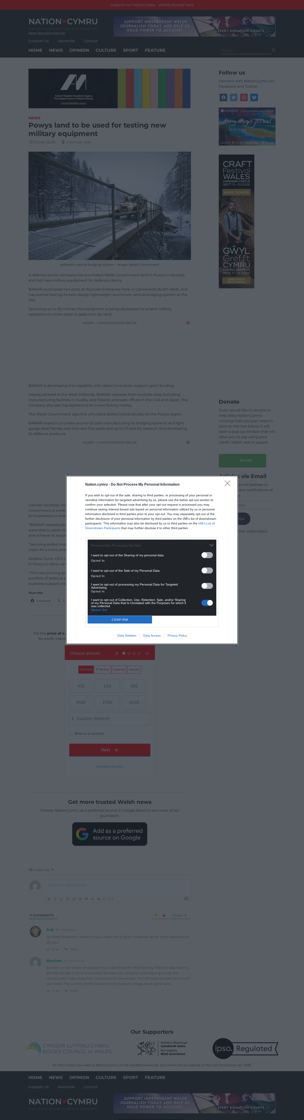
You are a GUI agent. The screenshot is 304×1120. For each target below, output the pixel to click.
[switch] (207, 555)
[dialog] (152, 560)
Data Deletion (126, 635)
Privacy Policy (177, 635)
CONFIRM (120, 619)
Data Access (152, 635)
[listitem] (152, 545)
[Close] (229, 485)
